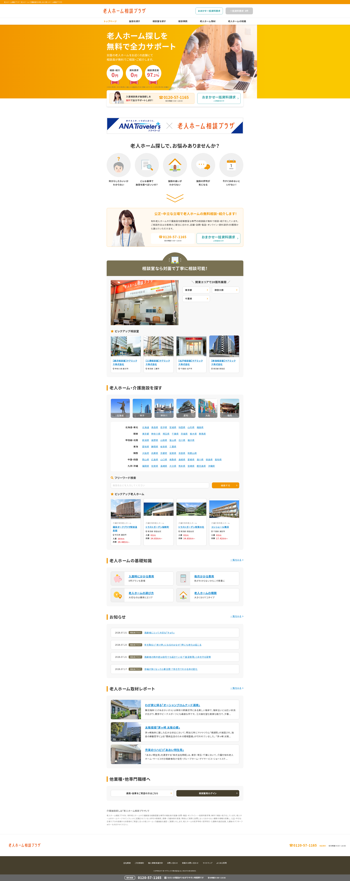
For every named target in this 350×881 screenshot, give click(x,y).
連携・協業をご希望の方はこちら (142, 793)
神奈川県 (219, 290)
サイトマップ (207, 863)
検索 (225, 485)
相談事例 (182, 21)
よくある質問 (221, 863)
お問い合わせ (172, 863)
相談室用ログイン (208, 793)
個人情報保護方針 (155, 863)
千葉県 (188, 298)
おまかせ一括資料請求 (209, 10)
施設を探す (134, 21)
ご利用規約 (139, 863)
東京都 (188, 290)
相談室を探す (159, 21)
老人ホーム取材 (208, 21)
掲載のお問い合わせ (190, 863)
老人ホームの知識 (237, 21)
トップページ (110, 21)
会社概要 (127, 863)
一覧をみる (235, 559)
